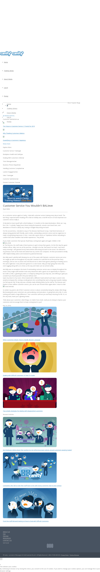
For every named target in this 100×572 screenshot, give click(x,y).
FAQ (4, 534)
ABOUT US (6, 532)
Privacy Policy (65, 555)
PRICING (5, 536)
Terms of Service (74, 555)
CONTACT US (7, 540)
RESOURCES (7, 538)
